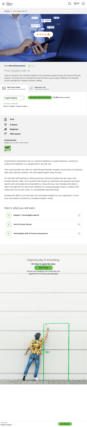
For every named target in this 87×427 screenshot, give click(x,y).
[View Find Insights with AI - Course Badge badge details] (7, 149)
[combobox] (76, 3)
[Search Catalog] (69, 3)
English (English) (11, 98)
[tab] (14, 88)
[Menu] (4, 3)
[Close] (60, 417)
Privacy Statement (9, 423)
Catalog (7, 11)
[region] (31, 420)
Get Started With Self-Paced (40, 97)
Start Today (43, 268)
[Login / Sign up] (83, 3)
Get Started (65, 424)
